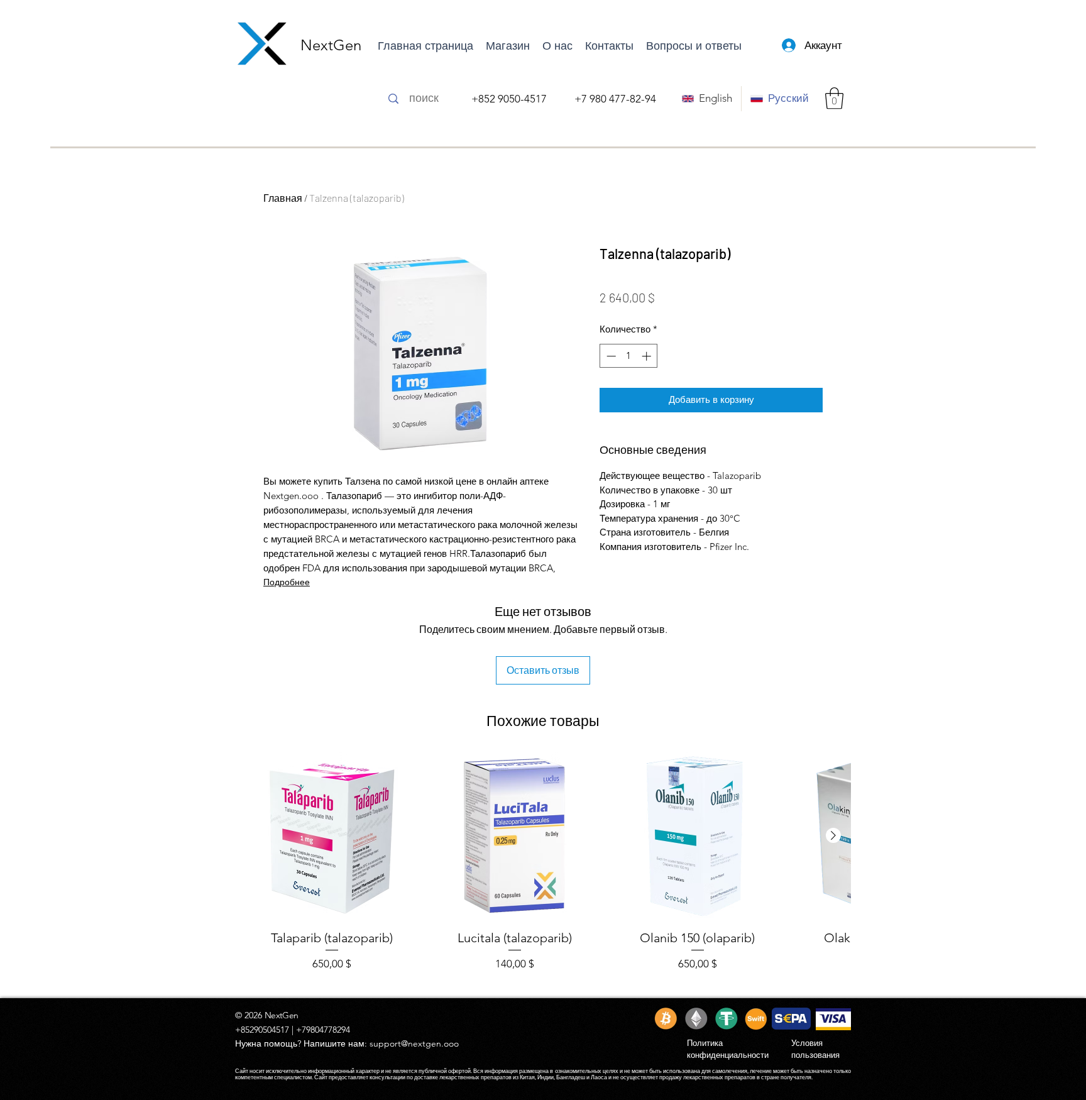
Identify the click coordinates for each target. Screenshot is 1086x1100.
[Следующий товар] (833, 835)
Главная (282, 198)
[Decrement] (609, 356)
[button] (834, 98)
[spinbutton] (628, 356)
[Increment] (647, 356)
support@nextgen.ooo (414, 1043)
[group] (543, 870)
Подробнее (286, 582)
